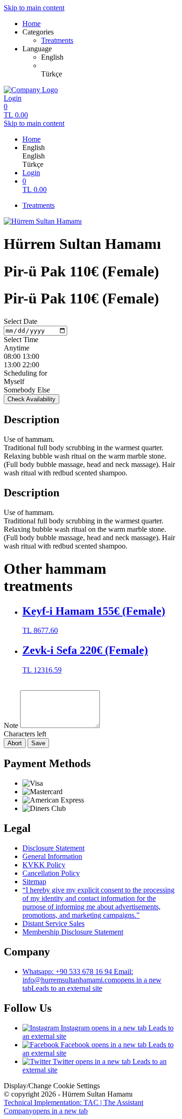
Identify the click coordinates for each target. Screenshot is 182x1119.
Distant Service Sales (53, 923)
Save (38, 743)
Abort (14, 743)
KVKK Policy (43, 865)
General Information (52, 856)
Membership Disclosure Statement (72, 932)
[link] (109, 57)
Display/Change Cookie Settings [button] (52, 1086)
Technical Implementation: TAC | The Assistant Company (73, 1106)
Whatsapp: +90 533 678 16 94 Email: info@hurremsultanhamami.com (91, 980)
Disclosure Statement (53, 848)
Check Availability (31, 399)
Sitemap (34, 882)
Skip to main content (34, 8)
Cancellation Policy (51, 873)
